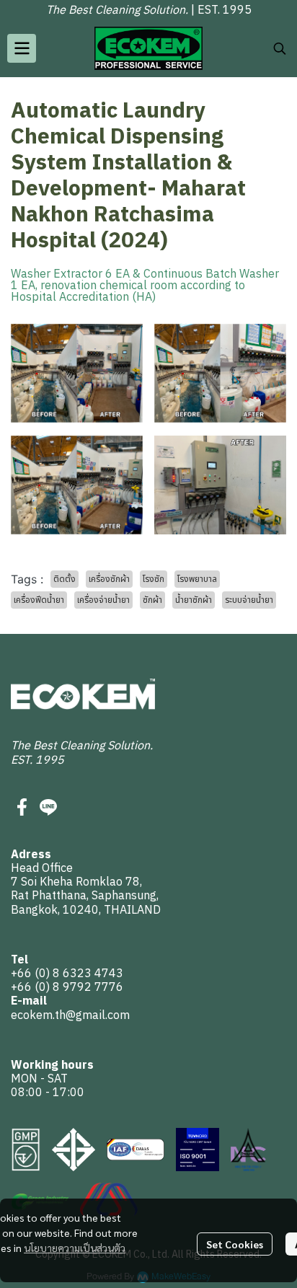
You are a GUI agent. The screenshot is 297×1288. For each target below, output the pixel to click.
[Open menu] (21, 48)
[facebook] (22, 807)
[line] (48, 807)
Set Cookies (234, 1244)
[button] (280, 48)
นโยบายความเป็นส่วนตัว (74, 1247)
